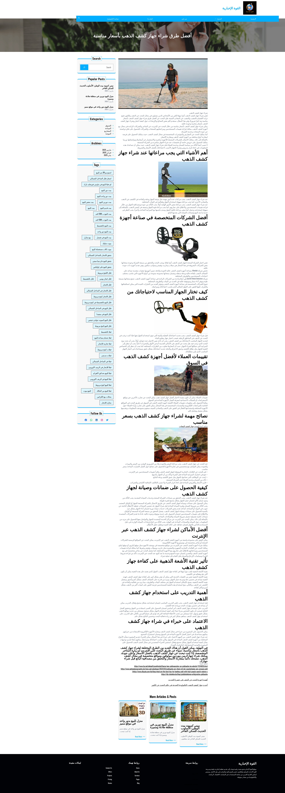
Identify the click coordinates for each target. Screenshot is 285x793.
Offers (110, 772)
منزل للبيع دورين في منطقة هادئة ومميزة (99, 97)
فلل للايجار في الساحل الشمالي (99, 290)
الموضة (108, 133)
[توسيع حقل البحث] (78, 18)
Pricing (110, 779)
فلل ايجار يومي (105, 278)
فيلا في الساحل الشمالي (101, 361)
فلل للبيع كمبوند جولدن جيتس (99, 320)
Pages (137, 779)
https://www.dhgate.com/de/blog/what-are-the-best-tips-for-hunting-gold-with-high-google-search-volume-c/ (170, 671)
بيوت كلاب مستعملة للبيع (101, 249)
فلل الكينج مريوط (104, 272)
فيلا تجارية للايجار (104, 343)
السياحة (108, 128)
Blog (138, 783)
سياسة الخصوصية (191, 784)
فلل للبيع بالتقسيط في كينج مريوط (97, 302)
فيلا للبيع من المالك (104, 390)
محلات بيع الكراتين (104, 396)
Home (137, 768)
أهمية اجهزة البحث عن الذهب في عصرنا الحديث (188, 679)
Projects (109, 775)
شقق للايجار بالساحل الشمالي (99, 255)
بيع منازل (87, 237)
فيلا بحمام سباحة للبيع (103, 337)
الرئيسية (194, 768)
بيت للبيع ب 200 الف (103, 213)
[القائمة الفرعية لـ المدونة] (215, 18)
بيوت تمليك (107, 243)
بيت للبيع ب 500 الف (103, 219)
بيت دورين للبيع (105, 202)
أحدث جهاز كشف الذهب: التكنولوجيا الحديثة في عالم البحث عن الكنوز (179, 684)
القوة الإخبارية (231, 8)
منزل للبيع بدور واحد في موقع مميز (98, 106)
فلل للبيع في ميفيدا (104, 314)
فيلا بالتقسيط (106, 331)
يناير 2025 (107, 155)
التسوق (108, 125)
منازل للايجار (106, 402)
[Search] (84, 67)
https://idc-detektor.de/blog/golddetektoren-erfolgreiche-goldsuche (184, 674)
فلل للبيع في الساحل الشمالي (99, 308)
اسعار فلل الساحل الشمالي (100, 178)
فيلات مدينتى (106, 355)
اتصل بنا (195, 789)
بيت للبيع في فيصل (104, 237)
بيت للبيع (91, 207)
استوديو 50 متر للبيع (103, 172)
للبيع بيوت (87, 390)
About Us (136, 772)
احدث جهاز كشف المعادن (189, 426)
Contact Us (109, 768)
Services (137, 775)
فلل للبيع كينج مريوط (103, 325)
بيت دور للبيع (106, 190)
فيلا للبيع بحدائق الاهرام (102, 373)
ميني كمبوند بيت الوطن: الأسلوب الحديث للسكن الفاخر (96, 86)
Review (110, 783)
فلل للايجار (107, 284)
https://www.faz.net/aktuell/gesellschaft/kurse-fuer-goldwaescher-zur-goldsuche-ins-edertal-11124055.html (171, 666)
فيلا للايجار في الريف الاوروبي (100, 367)
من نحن (195, 778)
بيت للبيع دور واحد (104, 231)
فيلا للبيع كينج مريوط (103, 384)
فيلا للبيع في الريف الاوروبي (100, 379)
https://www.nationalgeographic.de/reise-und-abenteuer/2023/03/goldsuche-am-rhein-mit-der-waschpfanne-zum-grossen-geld (164, 668)
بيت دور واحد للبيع (104, 196)
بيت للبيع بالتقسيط (104, 225)
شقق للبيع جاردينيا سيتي (102, 261)
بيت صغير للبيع (88, 202)
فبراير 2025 (107, 152)
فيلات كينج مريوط (104, 349)
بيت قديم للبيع (105, 207)
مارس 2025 (106, 149)
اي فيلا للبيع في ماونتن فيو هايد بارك (97, 184)
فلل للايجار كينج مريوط (102, 296)
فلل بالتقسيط (88, 278)
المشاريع (107, 130)
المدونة (195, 773)
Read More (199, 744)
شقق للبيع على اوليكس (102, 266)
